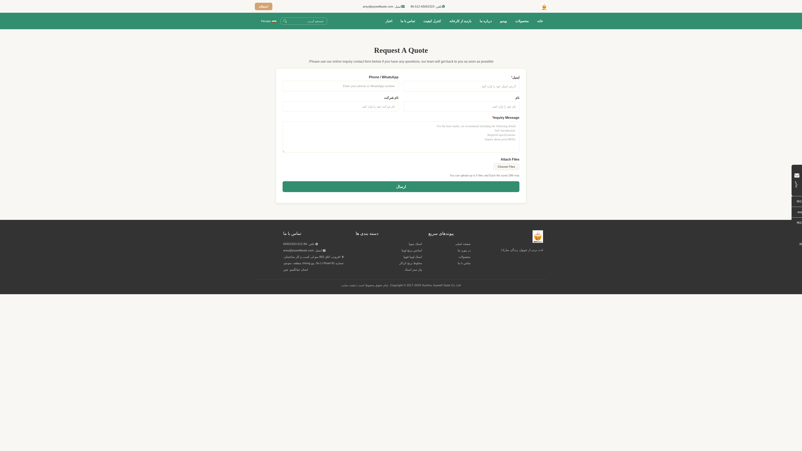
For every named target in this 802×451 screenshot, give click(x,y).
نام (517, 97)
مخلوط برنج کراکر (410, 263)
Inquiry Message (505, 117)
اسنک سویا (415, 244)
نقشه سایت (348, 285)
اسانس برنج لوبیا (412, 250)
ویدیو (503, 21)
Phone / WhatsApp (383, 77)
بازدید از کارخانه (460, 21)
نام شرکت (391, 97)
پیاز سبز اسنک (413, 269)
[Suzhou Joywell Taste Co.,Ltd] (544, 6)
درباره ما (486, 21)
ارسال (401, 187)
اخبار (389, 21)
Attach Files (510, 159)
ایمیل (515, 77)
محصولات (522, 21)
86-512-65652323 (422, 6)
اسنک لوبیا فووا (413, 256)
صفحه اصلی (463, 244)
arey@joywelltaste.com (378, 6)
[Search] (285, 21)
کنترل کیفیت (432, 21)
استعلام (263, 6)
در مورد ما (464, 250)
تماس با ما (408, 21)
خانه (540, 21)
